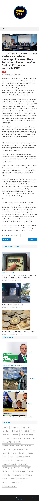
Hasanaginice (6, 88)
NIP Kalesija (26, 468)
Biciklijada (15, 431)
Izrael (14, 453)
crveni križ (6, 435)
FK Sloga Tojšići (8, 442)
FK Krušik (6, 438)
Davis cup (15, 435)
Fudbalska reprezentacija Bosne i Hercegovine (18, 446)
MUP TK (16, 468)
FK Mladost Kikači (30, 438)
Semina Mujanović (9, 479)
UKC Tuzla (6, 482)
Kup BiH (11, 457)
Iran (10, 449)
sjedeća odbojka (23, 479)
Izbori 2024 (6, 453)
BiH (4, 71)
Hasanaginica (15, 235)
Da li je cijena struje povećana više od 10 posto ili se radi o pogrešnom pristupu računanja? (19, 276)
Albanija (5, 427)
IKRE (4, 449)
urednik (18, 74)
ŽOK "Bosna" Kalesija (9, 486)
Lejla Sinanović (7, 460)
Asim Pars (6, 431)
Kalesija (30, 453)
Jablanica (22, 453)
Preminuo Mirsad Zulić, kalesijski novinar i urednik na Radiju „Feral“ (7, 240)
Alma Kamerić (15, 427)
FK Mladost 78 (16, 438)
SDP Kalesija (28, 475)
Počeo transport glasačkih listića (13, 304)
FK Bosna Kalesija (27, 435)
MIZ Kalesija (23, 464)
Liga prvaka (19, 460)
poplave (30, 471)
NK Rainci (6, 471)
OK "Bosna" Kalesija (18, 471)
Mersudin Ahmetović (9, 464)
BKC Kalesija (25, 431)
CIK (33, 431)
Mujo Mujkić (7, 468)
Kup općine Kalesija (23, 457)
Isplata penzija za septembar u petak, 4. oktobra (18, 332)
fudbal (18, 442)
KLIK (4, 457)
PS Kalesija (6, 475)
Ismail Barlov (18, 449)
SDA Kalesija (17, 475)
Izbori (27, 449)
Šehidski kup (16, 482)
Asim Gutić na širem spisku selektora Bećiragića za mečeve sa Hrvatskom (33, 240)
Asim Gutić (26, 427)
